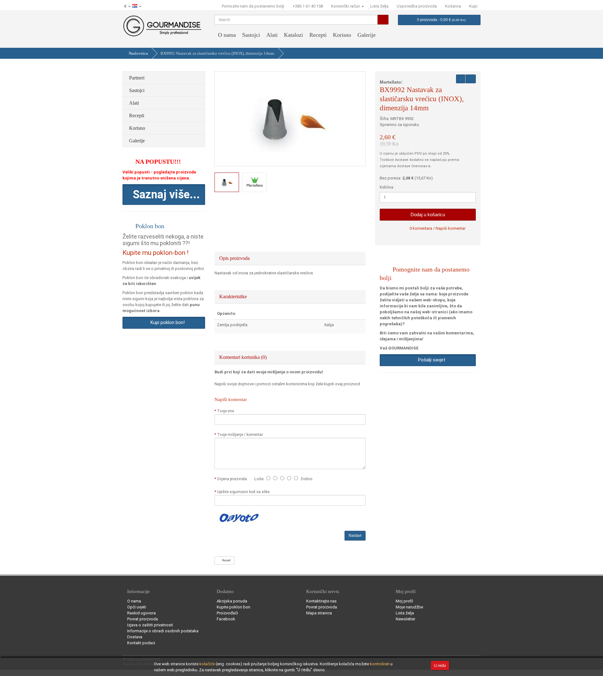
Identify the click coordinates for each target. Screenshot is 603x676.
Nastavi (355, 535)
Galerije (366, 35)
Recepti (318, 35)
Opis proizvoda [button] (235, 258)
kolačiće (207, 664)
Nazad (226, 560)
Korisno (342, 35)
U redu (440, 665)
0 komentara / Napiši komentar (437, 228)
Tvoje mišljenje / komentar (240, 434)
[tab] (290, 258)
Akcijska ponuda (232, 601)
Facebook (226, 619)
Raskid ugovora (141, 613)
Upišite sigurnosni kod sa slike (243, 492)
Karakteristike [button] (233, 296)
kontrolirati (379, 664)
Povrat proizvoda (142, 619)
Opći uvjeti (136, 607)
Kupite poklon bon (233, 607)
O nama (227, 35)
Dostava (134, 637)
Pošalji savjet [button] (430, 360)
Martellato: (391, 82)
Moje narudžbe (409, 607)
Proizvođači (227, 613)
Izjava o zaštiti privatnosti (150, 625)
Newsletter (405, 619)
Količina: (387, 187)
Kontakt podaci (141, 642)
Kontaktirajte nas (321, 601)
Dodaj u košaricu (427, 214)
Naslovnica (138, 53)
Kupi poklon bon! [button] (166, 322)
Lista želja (405, 613)
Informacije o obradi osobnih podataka (162, 631)
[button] (163, 194)
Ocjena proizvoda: (233, 479)
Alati (272, 35)
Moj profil (404, 601)
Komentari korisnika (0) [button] (243, 357)
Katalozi (293, 35)
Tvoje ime (225, 411)
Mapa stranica (319, 613)
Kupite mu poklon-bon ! (155, 252)
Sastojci (251, 35)
